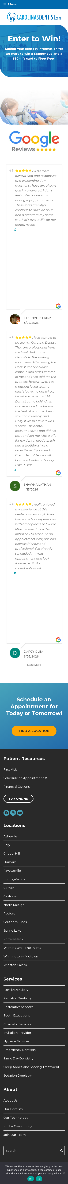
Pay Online (18, 798)
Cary (6, 845)
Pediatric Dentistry (17, 998)
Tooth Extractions (16, 1015)
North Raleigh (14, 905)
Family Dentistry (15, 989)
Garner (8, 887)
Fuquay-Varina (14, 879)
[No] (63, 1173)
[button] (10, 4)
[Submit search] (61, 1150)
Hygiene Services (16, 1041)
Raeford (9, 913)
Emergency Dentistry (19, 1050)
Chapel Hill (11, 853)
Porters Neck (13, 939)
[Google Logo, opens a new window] (15, 229)
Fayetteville (12, 870)
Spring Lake (12, 930)
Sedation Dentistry (17, 1075)
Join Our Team (14, 1134)
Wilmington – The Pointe (22, 947)
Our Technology (15, 1117)
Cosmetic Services (17, 1024)
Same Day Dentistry (18, 1058)
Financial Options (16, 786)
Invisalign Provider (17, 1032)
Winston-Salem (15, 965)
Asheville (10, 836)
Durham (9, 862)
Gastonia (10, 896)
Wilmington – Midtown (20, 956)
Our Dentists (13, 1109)
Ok (30, 1178)
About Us (10, 1100)
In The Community (17, 1126)
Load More (34, 664)
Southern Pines (15, 922)
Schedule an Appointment (23, 778)
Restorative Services (18, 1007)
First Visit (10, 769)
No (39, 1178)
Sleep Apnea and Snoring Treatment (31, 1067)
